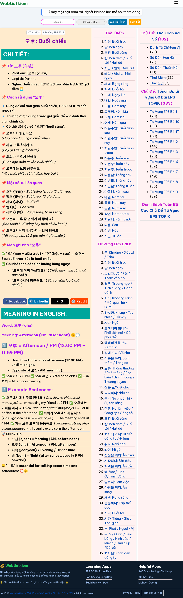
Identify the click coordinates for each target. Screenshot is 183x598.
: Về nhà (124, 353)
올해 (107, 203)
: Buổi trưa (118, 41)
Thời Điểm (158, 78)
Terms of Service (152, 592)
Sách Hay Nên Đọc (97, 582)
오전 (107, 53)
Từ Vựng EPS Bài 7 (164, 172)
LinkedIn (41, 301)
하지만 (109, 313)
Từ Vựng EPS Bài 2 (164, 142)
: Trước (116, 236)
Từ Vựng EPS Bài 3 (164, 152)
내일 (107, 100)
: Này (114, 230)
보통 (107, 368)
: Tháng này (123, 180)
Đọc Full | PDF (117, 21)
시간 (107, 519)
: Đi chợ (123, 387)
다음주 (109, 158)
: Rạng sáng (119, 84)
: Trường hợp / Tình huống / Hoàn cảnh (118, 288)
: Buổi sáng (119, 53)
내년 (107, 197)
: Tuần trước (123, 169)
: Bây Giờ (127, 68)
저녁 (107, 89)
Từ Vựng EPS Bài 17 (164, 132)
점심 (107, 41)
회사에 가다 (112, 434)
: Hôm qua (118, 123)
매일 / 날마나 (114, 74)
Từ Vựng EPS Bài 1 (163, 112)
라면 (107, 450)
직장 (107, 408)
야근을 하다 (112, 358)
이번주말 (110, 138)
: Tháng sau (122, 175)
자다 (107, 323)
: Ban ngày (115, 47)
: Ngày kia (118, 95)
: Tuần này (121, 164)
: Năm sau (121, 191)
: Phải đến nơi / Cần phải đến (118, 332)
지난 (107, 236)
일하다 (109, 482)
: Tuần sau (121, 158)
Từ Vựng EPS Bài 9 (164, 192)
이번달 (109, 180)
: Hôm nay (118, 106)
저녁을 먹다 (112, 466)
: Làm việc (121, 482)
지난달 (109, 186)
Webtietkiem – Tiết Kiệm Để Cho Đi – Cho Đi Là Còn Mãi (41, 593)
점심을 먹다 (112, 455)
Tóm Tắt (135, 21)
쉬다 (107, 444)
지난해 (109, 219)
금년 (107, 208)
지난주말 (110, 148)
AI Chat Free (146, 577)
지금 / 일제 (112, 68)
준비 (107, 398)
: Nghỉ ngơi (118, 444)
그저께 (109, 111)
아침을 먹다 (112, 487)
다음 (107, 225)
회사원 (109, 553)
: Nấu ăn (123, 393)
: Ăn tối (126, 466)
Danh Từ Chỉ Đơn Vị (165, 47)
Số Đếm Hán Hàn (162, 58)
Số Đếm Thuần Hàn (164, 68)
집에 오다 (111, 353)
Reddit (81, 301)
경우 (107, 284)
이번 (107, 230)
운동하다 (110, 503)
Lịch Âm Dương (148, 582)
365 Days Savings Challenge (155, 571)
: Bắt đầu (124, 461)
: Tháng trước (124, 186)
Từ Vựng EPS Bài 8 (164, 182)
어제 (107, 123)
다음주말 (110, 128)
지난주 (109, 169)
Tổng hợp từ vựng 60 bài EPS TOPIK (162, 97)
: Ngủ (114, 323)
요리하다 (110, 393)
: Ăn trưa (127, 455)
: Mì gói (116, 450)
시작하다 (110, 461)
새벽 (107, 84)
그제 (107, 117)
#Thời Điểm (34, 32)
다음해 (109, 191)
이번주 (109, 164)
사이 (107, 298)
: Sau (114, 225)
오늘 (107, 106)
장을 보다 (111, 387)
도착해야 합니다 (116, 328)
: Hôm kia (121, 111)
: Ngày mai (119, 100)
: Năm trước (120, 214)
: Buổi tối (117, 89)
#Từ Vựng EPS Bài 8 (53, 32)
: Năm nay (118, 203)
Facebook (17, 301)
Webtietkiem (14, 3)
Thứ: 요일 (157, 83)
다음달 (109, 175)
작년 (107, 214)
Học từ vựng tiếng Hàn (99, 577)
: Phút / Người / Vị (121, 529)
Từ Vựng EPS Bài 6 (164, 162)
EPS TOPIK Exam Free (98, 571)
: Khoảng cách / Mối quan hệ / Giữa (118, 302)
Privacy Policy (131, 592)
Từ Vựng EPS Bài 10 (164, 122)
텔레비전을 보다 (116, 343)
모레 (107, 95)
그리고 (109, 274)
